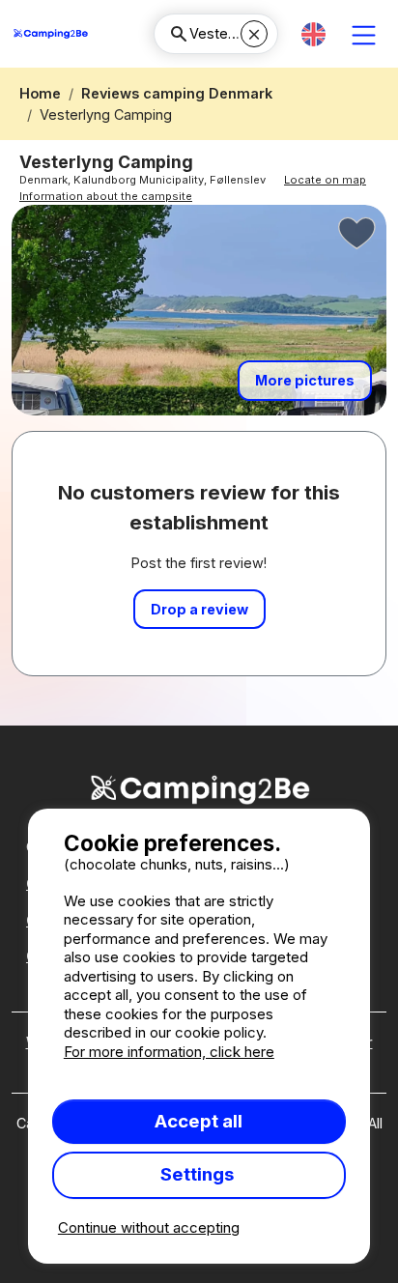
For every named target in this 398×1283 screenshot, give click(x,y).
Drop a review (199, 609)
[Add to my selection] (357, 234)
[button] (313, 34)
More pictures (305, 380)
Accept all (198, 1121)
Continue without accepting (149, 1227)
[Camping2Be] (51, 33)
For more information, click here (169, 1051)
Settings (199, 1174)
